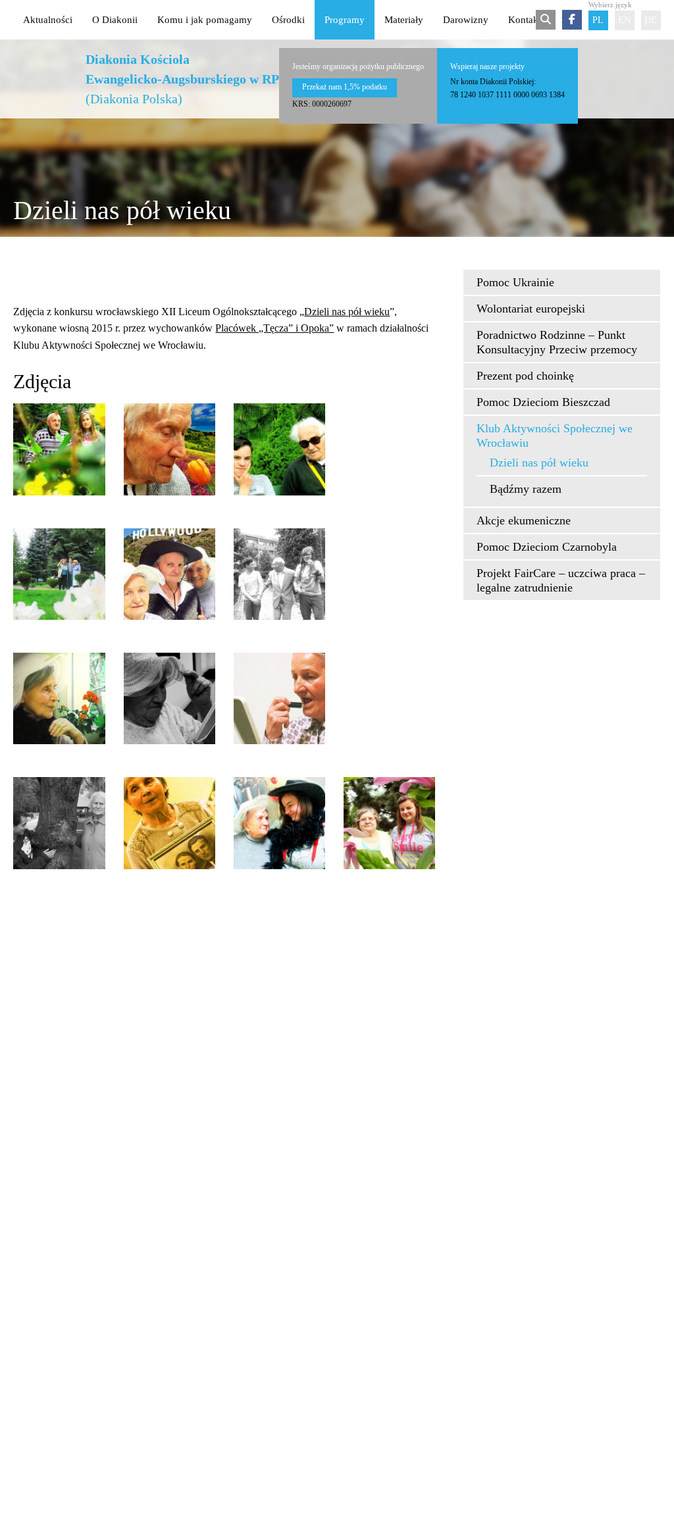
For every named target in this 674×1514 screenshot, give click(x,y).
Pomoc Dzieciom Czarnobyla (547, 546)
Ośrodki (288, 19)
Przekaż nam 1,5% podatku (344, 86)
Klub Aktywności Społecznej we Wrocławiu (555, 435)
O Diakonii (115, 19)
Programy (344, 19)
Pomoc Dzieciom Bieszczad (543, 402)
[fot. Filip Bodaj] (169, 574)
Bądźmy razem (525, 488)
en (624, 20)
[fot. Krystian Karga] (279, 698)
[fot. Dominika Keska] (279, 449)
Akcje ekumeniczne (524, 520)
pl (598, 20)
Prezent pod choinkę (525, 375)
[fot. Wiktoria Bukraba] (279, 823)
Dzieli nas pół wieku (347, 311)
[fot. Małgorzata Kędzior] (59, 698)
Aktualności (47, 19)
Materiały (403, 19)
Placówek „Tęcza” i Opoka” (274, 328)
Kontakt (524, 19)
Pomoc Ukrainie (515, 282)
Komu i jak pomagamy (204, 19)
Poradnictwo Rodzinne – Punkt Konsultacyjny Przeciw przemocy (557, 342)
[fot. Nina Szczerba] (59, 823)
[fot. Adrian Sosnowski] (59, 449)
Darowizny (465, 19)
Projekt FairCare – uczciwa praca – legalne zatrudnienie (561, 580)
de (650, 20)
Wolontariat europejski (531, 308)
